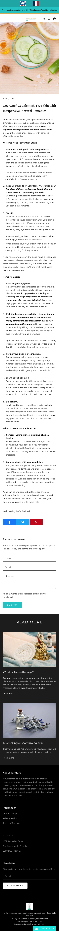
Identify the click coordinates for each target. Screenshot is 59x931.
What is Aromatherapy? (18, 672)
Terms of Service (30, 548)
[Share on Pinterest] (36, 522)
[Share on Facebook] (9, 522)
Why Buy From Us (12, 851)
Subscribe (15, 885)
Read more (8, 693)
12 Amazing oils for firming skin (23, 742)
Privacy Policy (10, 548)
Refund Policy (10, 813)
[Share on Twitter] (22, 522)
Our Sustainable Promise (15, 846)
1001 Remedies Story (13, 841)
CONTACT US (46, 928)
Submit (12, 605)
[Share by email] (49, 522)
